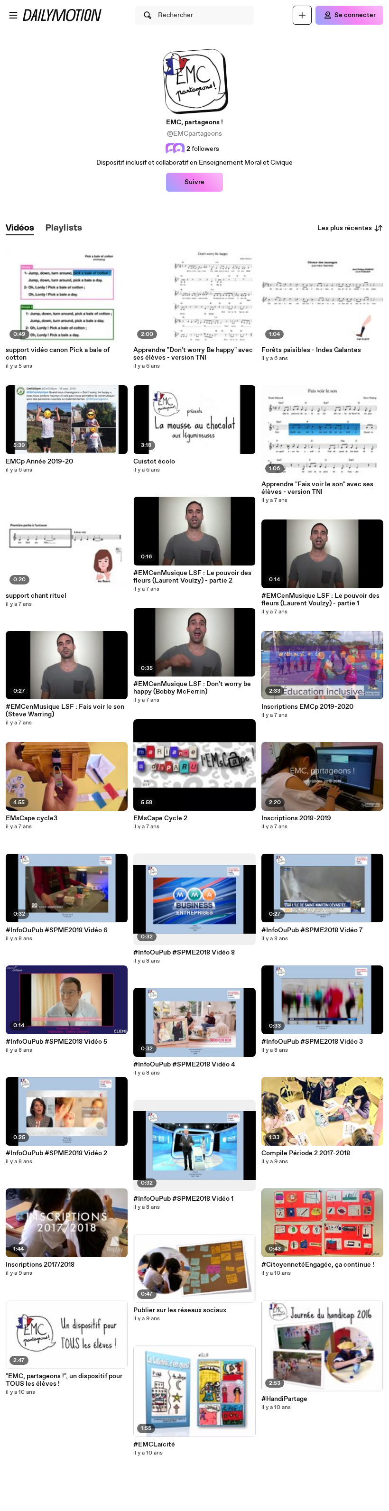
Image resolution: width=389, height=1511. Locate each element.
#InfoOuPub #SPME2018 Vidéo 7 (312, 930)
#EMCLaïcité (154, 1444)
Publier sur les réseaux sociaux (179, 1310)
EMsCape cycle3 (31, 818)
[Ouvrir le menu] (13, 15)
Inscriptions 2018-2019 (296, 818)
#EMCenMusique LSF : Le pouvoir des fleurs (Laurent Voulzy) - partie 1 (320, 599)
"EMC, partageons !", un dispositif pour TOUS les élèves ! (64, 1380)
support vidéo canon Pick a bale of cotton (58, 354)
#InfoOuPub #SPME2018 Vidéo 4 (184, 1064)
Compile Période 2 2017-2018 (305, 1153)
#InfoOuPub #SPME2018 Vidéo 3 (312, 1042)
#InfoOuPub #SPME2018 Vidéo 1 (183, 1199)
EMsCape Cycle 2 (160, 818)
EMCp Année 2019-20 (39, 461)
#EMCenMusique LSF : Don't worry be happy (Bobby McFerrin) (192, 687)
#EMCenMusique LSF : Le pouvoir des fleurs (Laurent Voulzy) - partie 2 (192, 576)
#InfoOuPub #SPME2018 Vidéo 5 (56, 1042)
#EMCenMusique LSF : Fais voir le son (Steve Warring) (65, 710)
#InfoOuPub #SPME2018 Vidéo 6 (57, 930)
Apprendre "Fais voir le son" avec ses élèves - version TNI (317, 488)
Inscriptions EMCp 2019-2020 (307, 707)
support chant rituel (36, 596)
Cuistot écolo (154, 461)
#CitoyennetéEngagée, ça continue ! (317, 1265)
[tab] (20, 228)
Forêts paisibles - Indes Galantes (311, 350)
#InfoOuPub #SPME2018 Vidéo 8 (184, 952)
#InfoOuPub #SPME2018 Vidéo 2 (56, 1153)
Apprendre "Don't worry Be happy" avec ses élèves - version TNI (193, 354)
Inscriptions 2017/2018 (40, 1265)
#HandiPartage (284, 1399)
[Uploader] (302, 15)
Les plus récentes (344, 228)
